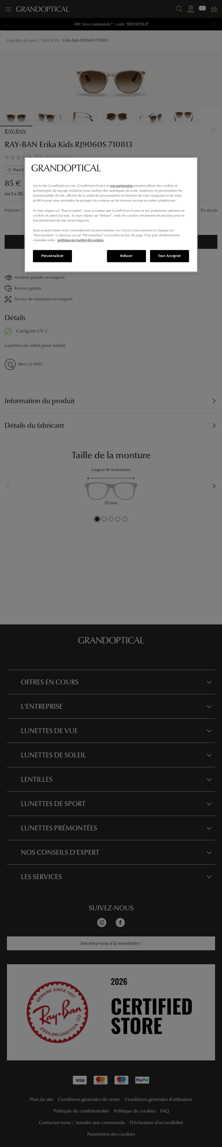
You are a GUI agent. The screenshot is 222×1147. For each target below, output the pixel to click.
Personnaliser (52, 256)
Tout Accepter (169, 256)
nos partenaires (121, 186)
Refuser (126, 256)
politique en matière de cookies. (80, 240)
